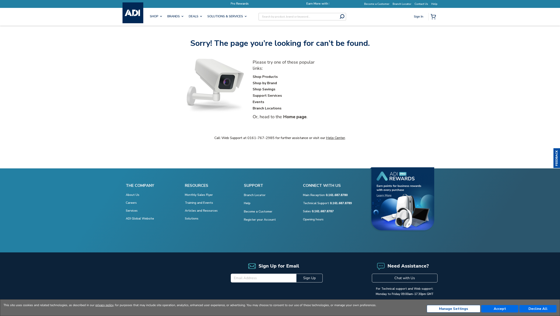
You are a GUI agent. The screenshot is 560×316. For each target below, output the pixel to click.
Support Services (267, 95)
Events (258, 102)
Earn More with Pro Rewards (284, 4)
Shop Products (265, 76)
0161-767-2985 (261, 138)
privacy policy (104, 305)
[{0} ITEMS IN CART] (434, 17)
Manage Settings (453, 308)
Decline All (538, 308)
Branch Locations (267, 108)
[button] (556, 158)
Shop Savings (264, 89)
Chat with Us (404, 278)
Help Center (335, 138)
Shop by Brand (265, 83)
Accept (500, 308)
